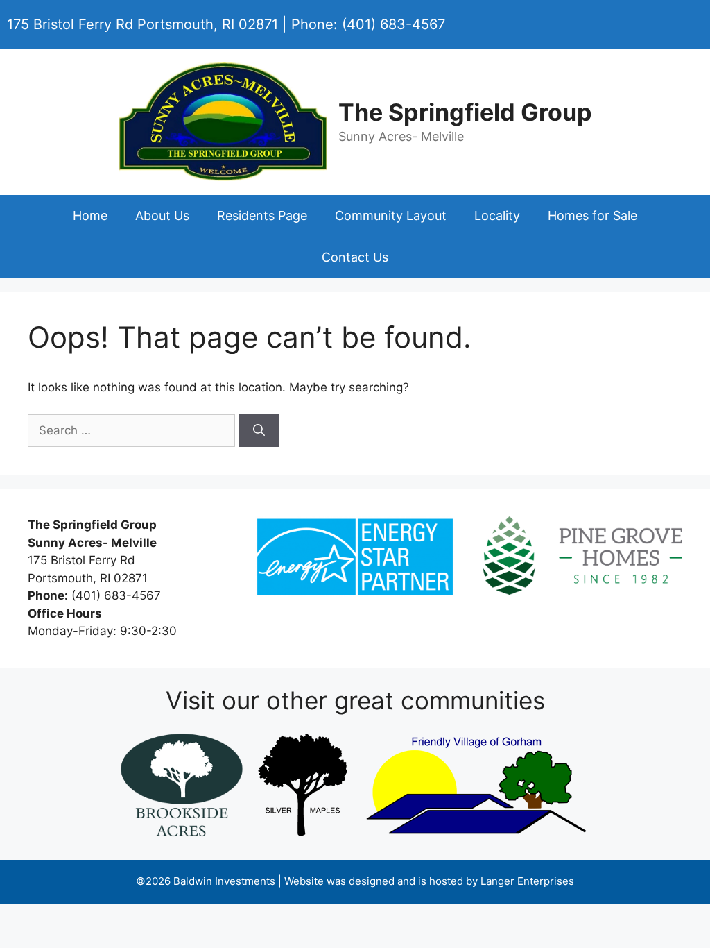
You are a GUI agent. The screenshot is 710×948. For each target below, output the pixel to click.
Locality (497, 215)
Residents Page (262, 215)
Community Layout (391, 215)
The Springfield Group (465, 112)
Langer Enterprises (527, 881)
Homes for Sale (592, 215)
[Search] (259, 431)
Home (90, 215)
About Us (162, 215)
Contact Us (355, 257)
